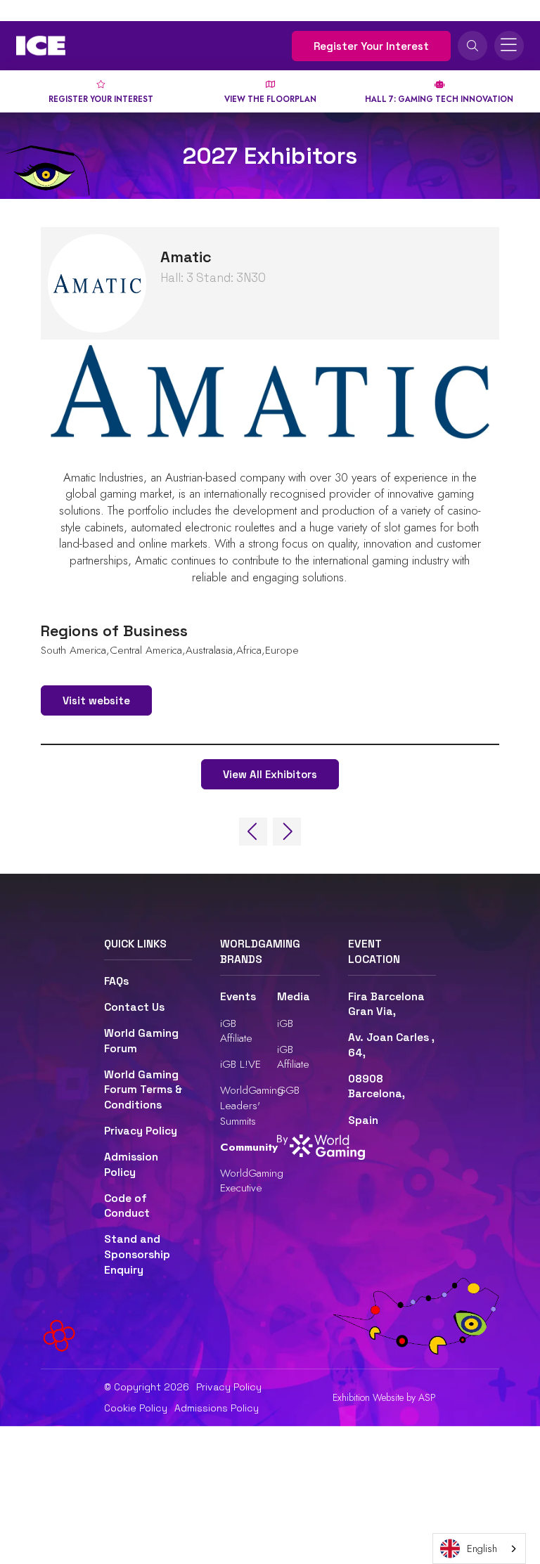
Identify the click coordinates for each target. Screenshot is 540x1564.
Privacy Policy (140, 1131)
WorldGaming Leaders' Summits (251, 1105)
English (482, 1548)
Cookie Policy (135, 1408)
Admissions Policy (216, 1408)
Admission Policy (131, 1165)
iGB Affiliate (236, 1031)
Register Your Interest (371, 46)
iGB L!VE (240, 1064)
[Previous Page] (253, 831)
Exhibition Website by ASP (384, 1397)
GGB (288, 1090)
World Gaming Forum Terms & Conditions (143, 1090)
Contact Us (134, 1007)
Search (472, 45)
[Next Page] (287, 831)
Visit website (96, 700)
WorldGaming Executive (251, 1180)
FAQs (116, 981)
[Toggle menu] (509, 45)
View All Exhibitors (270, 774)
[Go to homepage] (40, 45)
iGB (285, 1023)
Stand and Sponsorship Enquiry (137, 1254)
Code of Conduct (127, 1206)
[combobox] (479, 1548)
